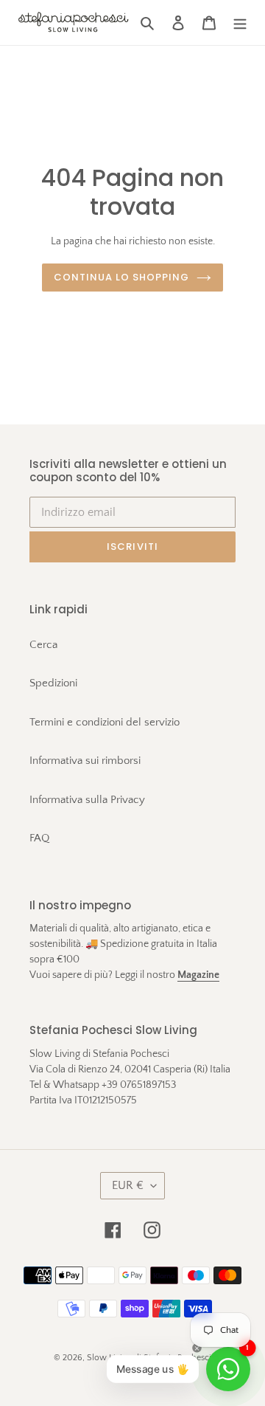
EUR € (128, 1185)
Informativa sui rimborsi (85, 760)
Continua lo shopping (122, 277)
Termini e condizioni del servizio (104, 722)
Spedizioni (53, 683)
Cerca (43, 644)
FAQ (39, 838)
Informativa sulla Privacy (87, 799)
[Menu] (240, 22)
